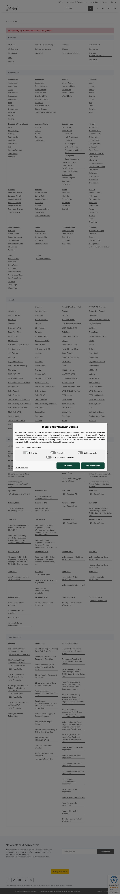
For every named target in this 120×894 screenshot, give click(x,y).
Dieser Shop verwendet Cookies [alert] (60, 426)
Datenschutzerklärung (23, 447)
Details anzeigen (21, 468)
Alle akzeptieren (93, 465)
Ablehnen (68, 465)
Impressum (36, 447)
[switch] (25, 452)
